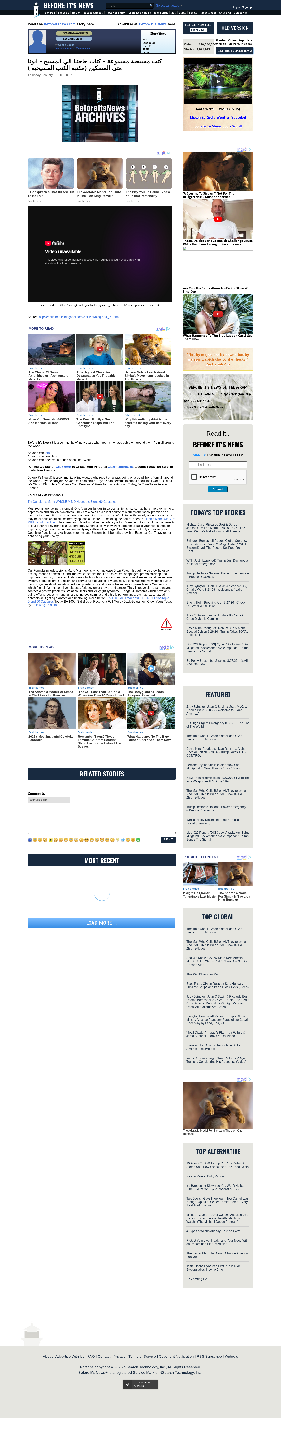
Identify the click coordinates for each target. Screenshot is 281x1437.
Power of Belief (115, 13)
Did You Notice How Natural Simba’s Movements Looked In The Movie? (147, 376)
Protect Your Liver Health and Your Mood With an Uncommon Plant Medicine (217, 1242)
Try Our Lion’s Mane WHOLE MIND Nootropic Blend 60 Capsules (72, 501)
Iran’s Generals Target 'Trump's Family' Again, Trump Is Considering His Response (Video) (217, 1060)
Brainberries (36, 368)
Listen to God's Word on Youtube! (218, 117)
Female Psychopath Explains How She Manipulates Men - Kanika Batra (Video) (213, 766)
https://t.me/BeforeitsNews (203, 407)
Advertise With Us (69, 1356)
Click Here (63, 466)
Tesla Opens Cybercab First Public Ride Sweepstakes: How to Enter (213, 1268)
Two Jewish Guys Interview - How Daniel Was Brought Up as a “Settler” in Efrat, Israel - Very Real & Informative (217, 1202)
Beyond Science (93, 13)
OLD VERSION (235, 28)
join (47, 453)
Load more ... (101, 923)
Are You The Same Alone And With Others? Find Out (215, 290)
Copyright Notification (176, 1356)
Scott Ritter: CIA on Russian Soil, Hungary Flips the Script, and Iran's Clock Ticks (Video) (217, 985)
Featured (49, 13)
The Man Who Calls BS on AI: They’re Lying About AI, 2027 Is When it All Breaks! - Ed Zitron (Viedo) (216, 794)
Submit (218, 489)
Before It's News (69, 5)
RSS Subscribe (209, 1356)
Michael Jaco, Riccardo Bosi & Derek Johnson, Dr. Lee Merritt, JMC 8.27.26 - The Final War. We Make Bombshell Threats (215, 528)
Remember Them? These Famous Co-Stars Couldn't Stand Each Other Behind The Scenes (99, 741)
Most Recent (208, 13)
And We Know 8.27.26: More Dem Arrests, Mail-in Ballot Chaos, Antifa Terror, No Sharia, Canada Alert (217, 961)
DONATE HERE (198, 30)
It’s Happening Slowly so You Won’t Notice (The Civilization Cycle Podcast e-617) (215, 1187)
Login (236, 7)
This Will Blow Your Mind (203, 974)
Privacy (119, 1356)
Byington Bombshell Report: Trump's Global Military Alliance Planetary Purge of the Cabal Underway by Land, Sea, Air (217, 1020)
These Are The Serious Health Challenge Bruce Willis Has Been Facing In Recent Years (218, 242)
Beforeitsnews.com (60, 24)
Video (182, 13)
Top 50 (193, 13)
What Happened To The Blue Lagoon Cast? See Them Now (149, 738)
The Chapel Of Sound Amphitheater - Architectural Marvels (48, 376)
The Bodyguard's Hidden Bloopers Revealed (145, 693)
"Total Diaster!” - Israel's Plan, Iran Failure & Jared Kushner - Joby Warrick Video (215, 1034)
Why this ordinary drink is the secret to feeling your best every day (148, 423)
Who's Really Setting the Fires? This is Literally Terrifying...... (212, 821)
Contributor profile (64, 48)
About (48, 1356)
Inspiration (161, 13)
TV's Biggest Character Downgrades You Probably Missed (95, 376)
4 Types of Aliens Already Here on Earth (213, 1231)
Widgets (231, 1356)
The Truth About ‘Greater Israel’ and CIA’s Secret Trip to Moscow (214, 737)
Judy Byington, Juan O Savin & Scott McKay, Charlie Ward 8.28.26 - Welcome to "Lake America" (216, 590)
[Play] (217, 81)
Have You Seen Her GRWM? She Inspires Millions (48, 421)
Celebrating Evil (197, 1279)
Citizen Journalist (120, 466)
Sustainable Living (139, 13)
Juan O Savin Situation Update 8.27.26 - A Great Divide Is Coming (214, 617)
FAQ (91, 1356)
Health (76, 13)
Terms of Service (142, 1356)
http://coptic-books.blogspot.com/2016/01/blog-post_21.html (79, 317)
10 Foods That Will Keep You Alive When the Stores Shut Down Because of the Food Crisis (217, 1165)
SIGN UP (199, 455)
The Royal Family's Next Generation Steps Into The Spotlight (95, 423)
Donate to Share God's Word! (218, 126)
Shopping (225, 13)
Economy (63, 13)
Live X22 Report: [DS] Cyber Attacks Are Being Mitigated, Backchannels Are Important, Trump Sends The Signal (217, 648)
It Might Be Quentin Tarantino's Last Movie (199, 894)
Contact (104, 1356)
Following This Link (45, 605)
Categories (240, 13)
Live (173, 13)
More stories (83, 48)
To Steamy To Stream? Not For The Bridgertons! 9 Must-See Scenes (208, 195)
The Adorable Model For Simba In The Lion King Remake (50, 693)
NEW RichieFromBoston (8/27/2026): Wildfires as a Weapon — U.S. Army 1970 (217, 779)
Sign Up (247, 7)
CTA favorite (133, 415)
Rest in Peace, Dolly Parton (205, 1176)
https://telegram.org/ (236, 394)
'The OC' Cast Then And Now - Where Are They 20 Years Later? (101, 693)
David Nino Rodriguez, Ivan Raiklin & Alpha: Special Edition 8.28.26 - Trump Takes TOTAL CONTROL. (217, 632)
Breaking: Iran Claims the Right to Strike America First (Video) (213, 1047)
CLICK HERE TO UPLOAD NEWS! (235, 51)
